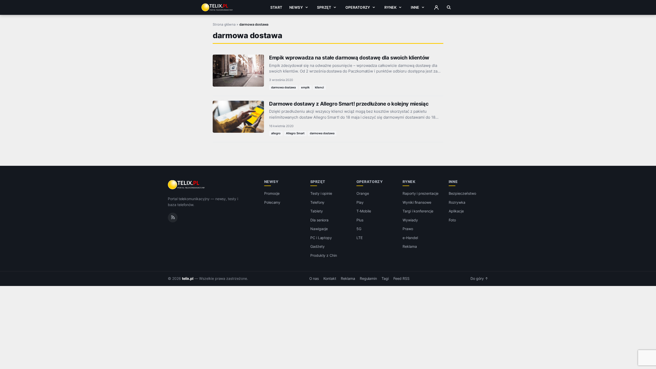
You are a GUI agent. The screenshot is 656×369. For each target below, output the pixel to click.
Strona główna (224, 24)
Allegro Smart (295, 133)
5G (358, 229)
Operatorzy (357, 7)
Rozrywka (457, 202)
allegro (276, 133)
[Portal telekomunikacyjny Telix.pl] (187, 185)
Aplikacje (456, 211)
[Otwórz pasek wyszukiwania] (449, 7)
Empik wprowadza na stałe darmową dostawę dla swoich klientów (349, 58)
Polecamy (272, 202)
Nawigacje (319, 229)
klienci (319, 87)
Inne (415, 7)
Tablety (316, 211)
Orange (362, 193)
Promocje (272, 193)
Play (360, 202)
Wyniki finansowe (417, 202)
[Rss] (173, 217)
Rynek (390, 7)
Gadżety (317, 246)
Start (276, 7)
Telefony (317, 202)
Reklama (410, 246)
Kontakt (329, 278)
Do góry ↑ (479, 278)
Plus (359, 220)
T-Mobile (363, 211)
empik (305, 87)
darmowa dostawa (283, 87)
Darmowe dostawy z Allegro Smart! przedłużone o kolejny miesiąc (348, 104)
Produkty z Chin (323, 255)
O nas (314, 278)
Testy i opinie (321, 193)
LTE (359, 237)
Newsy (296, 7)
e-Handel (410, 237)
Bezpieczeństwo (462, 193)
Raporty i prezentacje (420, 193)
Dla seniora (319, 220)
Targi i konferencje (418, 211)
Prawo (408, 229)
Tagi (385, 278)
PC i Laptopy (321, 237)
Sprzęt (324, 7)
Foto (452, 220)
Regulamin (368, 278)
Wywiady (410, 220)
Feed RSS (401, 278)
